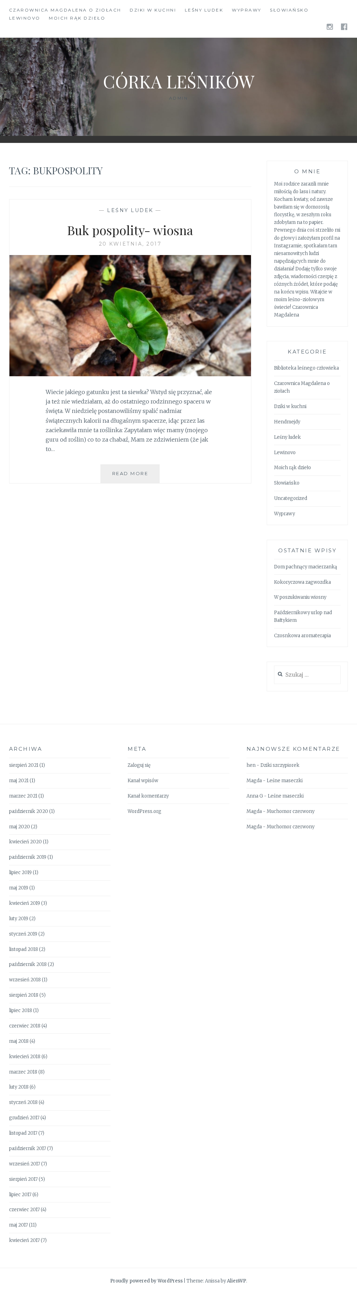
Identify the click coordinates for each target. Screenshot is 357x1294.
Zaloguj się (139, 765)
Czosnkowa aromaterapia (302, 636)
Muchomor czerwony (290, 811)
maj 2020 (19, 827)
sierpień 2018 (23, 995)
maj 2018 (19, 1041)
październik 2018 (28, 964)
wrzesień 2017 (24, 1164)
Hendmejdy (287, 422)
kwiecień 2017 (24, 1240)
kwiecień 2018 (24, 1057)
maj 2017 (18, 1225)
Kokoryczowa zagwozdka (302, 582)
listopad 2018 (23, 949)
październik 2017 (27, 1148)
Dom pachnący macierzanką (305, 567)
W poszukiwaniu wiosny (300, 597)
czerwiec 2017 (24, 1210)
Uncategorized (290, 498)
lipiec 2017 (20, 1195)
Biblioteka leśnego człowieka (306, 368)
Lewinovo (24, 18)
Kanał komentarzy (148, 796)
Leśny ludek (204, 10)
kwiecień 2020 (25, 842)
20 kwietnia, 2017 (130, 244)
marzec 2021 (23, 796)
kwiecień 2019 (24, 903)
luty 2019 (18, 919)
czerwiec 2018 (24, 1026)
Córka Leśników (179, 81)
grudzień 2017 (24, 1118)
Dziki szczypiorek (279, 765)
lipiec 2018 (20, 1010)
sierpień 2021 (23, 765)
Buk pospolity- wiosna (130, 229)
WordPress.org (144, 811)
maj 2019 (18, 888)
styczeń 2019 (23, 934)
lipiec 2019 (20, 872)
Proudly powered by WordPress (146, 1281)
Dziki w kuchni (153, 10)
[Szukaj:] (307, 675)
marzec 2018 (23, 1072)
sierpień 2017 (23, 1179)
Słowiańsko (289, 10)
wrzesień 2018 (25, 980)
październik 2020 (28, 811)
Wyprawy (246, 10)
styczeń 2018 (23, 1102)
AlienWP (236, 1281)
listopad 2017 (23, 1133)
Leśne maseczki (285, 781)
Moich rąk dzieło (77, 18)
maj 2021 (19, 781)
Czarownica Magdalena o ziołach (65, 10)
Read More (136, 476)
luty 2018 (19, 1087)
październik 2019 (27, 857)
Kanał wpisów (143, 781)
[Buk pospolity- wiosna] (130, 374)
